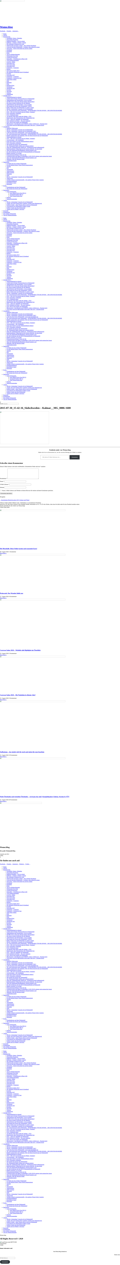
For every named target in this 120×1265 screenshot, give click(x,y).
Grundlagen (6, 126)
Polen (8, 53)
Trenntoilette (10, 169)
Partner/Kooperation (12, 199)
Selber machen (10, 172)
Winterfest (9, 174)
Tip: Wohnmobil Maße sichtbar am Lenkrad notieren (20, 146)
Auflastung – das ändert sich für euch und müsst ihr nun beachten (22, 752)
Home (4, 33)
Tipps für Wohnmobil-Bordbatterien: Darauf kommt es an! (21, 150)
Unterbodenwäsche (11, 160)
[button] (60, 402)
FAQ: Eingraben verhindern (14, 113)
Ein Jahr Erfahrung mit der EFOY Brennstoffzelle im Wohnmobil (23, 151)
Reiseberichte (6, 36)
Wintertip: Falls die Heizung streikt (15, 159)
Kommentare (6, 212)
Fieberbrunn (10, 94)
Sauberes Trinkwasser (12, 128)
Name (2, 481)
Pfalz (8, 84)
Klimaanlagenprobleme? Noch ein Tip (16, 154)
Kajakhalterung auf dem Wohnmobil (16, 187)
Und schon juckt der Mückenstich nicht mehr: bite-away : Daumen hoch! (25, 125)
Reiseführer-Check (11, 182)
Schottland (9, 50)
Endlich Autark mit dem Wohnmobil (16, 208)
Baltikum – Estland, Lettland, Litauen (16, 42)
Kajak (4, 185)
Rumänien (9, 51)
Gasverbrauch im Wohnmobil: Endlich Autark (18, 206)
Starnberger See (11, 88)
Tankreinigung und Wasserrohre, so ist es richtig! (19, 100)
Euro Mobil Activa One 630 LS (18, 193)
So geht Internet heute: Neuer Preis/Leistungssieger (20, 165)
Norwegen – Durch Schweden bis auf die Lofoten (19, 48)
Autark (5, 200)
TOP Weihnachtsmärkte (13, 60)
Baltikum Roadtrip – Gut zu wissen (16, 41)
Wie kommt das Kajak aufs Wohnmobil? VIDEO (19, 106)
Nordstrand (9, 87)
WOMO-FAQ (7, 95)
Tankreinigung (10, 171)
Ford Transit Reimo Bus (16, 196)
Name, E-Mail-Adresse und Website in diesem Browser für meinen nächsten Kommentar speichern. (27, 490)
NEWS (5, 35)
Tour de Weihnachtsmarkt (13, 54)
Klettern (9, 197)
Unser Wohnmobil (11, 191)
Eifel (8, 81)
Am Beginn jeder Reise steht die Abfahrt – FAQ (19, 116)
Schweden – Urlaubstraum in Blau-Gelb (17, 59)
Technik (9, 166)
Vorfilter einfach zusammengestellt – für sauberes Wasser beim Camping (25, 180)
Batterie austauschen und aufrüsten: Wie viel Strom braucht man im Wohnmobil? (27, 135)
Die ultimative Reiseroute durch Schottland (18, 72)
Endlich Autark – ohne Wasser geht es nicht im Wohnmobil (22, 205)
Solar (8, 175)
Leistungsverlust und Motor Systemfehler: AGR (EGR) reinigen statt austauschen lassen (29, 156)
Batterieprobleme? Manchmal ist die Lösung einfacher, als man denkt (24, 149)
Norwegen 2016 (11, 64)
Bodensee (9, 82)
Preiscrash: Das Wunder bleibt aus (11, 593)
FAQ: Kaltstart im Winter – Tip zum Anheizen (18, 121)
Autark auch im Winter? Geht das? (15, 209)
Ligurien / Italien (11, 62)
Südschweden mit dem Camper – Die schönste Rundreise (21, 45)
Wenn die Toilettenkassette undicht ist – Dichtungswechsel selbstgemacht (25, 147)
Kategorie (5, 210)
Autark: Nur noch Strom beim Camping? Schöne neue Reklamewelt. (24, 203)
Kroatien (9, 73)
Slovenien (9, 91)
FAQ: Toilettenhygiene (12, 115)
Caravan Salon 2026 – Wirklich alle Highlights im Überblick (20, 650)
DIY (8, 168)
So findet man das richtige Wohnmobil (16, 163)
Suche (1, 403)
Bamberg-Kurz (10, 85)
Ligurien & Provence (12, 57)
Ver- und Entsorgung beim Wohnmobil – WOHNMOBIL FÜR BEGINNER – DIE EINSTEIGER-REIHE (34, 110)
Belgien (9, 69)
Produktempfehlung (12, 181)
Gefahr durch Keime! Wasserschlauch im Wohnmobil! (20, 98)
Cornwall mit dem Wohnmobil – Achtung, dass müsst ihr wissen (23, 47)
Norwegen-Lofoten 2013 (13, 70)
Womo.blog (6, 26)
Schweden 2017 (11, 63)
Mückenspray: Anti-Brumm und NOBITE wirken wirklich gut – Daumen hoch (27, 123)
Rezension (9, 184)
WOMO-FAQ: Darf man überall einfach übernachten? (21, 101)
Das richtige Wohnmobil (9, 213)
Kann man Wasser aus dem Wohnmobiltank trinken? (20, 141)
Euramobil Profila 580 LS (16, 194)
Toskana (9, 92)
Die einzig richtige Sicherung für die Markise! (18, 103)
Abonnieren (75, 457)
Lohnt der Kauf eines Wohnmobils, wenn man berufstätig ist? (22, 132)
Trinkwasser (10, 178)
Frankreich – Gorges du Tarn (14, 78)
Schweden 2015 (11, 66)
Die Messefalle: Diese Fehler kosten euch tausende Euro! (18, 548)
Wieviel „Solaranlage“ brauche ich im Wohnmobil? (20, 109)
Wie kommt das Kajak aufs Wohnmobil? (17, 144)
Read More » (3, 553)
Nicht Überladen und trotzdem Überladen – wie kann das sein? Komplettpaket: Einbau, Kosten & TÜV (34, 797)
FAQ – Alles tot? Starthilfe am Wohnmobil (17, 119)
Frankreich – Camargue (13, 67)
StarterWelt (6, 162)
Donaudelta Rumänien (12, 39)
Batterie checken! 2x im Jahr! (14, 153)
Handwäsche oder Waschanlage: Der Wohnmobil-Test (20, 118)
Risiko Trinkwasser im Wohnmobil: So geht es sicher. (20, 107)
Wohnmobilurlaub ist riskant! (14, 97)
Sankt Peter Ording (11, 79)
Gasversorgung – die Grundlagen (15, 140)
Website (2, 487)
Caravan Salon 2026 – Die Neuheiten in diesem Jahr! (18, 695)
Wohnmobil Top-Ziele (12, 56)
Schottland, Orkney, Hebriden (14, 38)
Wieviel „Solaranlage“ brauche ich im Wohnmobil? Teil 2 (21, 131)
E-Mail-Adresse (4, 484)
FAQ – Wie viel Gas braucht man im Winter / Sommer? (21, 112)
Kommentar (3, 478)
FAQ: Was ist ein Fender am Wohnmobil (17, 122)
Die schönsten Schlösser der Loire (15, 44)
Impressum (6, 190)
